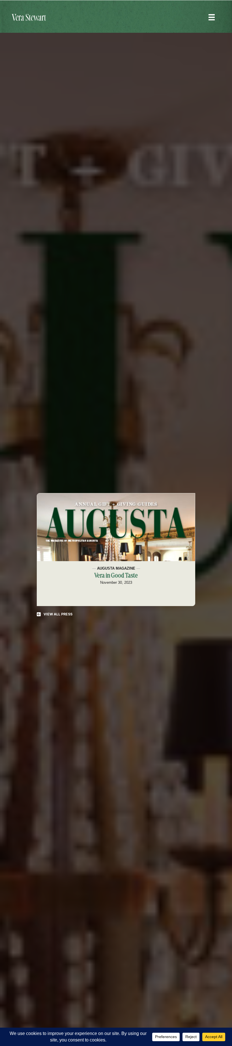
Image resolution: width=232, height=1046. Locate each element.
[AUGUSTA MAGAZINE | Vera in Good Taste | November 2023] (116, 527)
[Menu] (212, 17)
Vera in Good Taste (116, 575)
